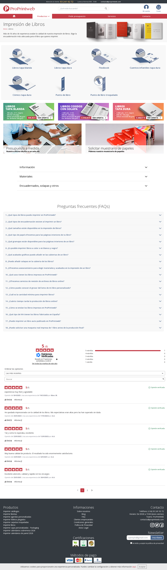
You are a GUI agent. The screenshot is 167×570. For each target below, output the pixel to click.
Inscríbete (157, 537)
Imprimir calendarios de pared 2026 (18, 533)
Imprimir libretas (10, 514)
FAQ (83, 517)
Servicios (112, 16)
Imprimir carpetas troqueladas (16, 522)
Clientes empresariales (83, 519)
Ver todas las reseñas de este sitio (44, 363)
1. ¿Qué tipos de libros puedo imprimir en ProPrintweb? (30, 215)
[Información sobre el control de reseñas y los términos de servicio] (57, 359)
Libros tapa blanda (22, 67)
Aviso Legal (83, 527)
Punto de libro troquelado (104, 94)
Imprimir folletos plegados (14, 519)
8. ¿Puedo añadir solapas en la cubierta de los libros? (29, 261)
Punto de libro (63, 94)
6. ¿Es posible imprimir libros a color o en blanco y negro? (31, 248)
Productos (42, 16)
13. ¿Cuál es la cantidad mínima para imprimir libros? (29, 295)
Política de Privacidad (84, 525)
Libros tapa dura (63, 67)
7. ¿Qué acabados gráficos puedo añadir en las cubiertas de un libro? (36, 255)
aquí (134, 566)
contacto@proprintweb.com (111, 2)
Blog (83, 514)
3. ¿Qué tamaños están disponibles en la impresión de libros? (33, 228)
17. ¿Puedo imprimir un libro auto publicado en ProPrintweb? (33, 321)
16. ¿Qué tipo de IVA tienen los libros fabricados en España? (32, 314)
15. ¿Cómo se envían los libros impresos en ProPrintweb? (31, 308)
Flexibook (104, 67)
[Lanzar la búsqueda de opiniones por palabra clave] (163, 379)
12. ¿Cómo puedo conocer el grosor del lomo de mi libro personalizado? (38, 288)
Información (27, 167)
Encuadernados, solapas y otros (39, 185)
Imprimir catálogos (11, 511)
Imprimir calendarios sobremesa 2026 (19, 530)
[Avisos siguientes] (92, 490)
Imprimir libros (9, 525)
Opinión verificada (158, 387)
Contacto (146, 16)
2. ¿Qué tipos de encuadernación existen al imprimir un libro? (33, 222)
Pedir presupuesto (76, 16)
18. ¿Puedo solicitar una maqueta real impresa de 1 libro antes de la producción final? (44, 328)
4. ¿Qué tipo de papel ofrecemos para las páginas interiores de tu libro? (38, 235)
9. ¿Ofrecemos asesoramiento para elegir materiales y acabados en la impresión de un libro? (48, 268)
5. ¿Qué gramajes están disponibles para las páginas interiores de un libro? (39, 242)
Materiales (26, 176)
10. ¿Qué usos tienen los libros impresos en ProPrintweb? (31, 275)
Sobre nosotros (83, 511)
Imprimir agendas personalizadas (17, 517)
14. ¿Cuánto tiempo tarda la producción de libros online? (31, 301)
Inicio (5, 29)
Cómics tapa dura (22, 94)
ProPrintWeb (158, 517)
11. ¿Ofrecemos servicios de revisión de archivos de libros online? (34, 281)
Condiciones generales (83, 522)
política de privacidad (156, 543)
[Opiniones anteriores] (78, 490)
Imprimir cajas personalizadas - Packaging (21, 527)
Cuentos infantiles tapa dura (145, 67)
